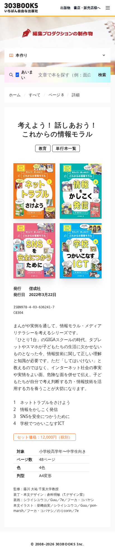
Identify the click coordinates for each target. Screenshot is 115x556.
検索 (102, 74)
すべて (34, 94)
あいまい (27, 74)
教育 (43, 148)
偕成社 (35, 288)
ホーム (15, 94)
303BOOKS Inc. (70, 544)
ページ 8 (56, 94)
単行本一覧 (66, 148)
